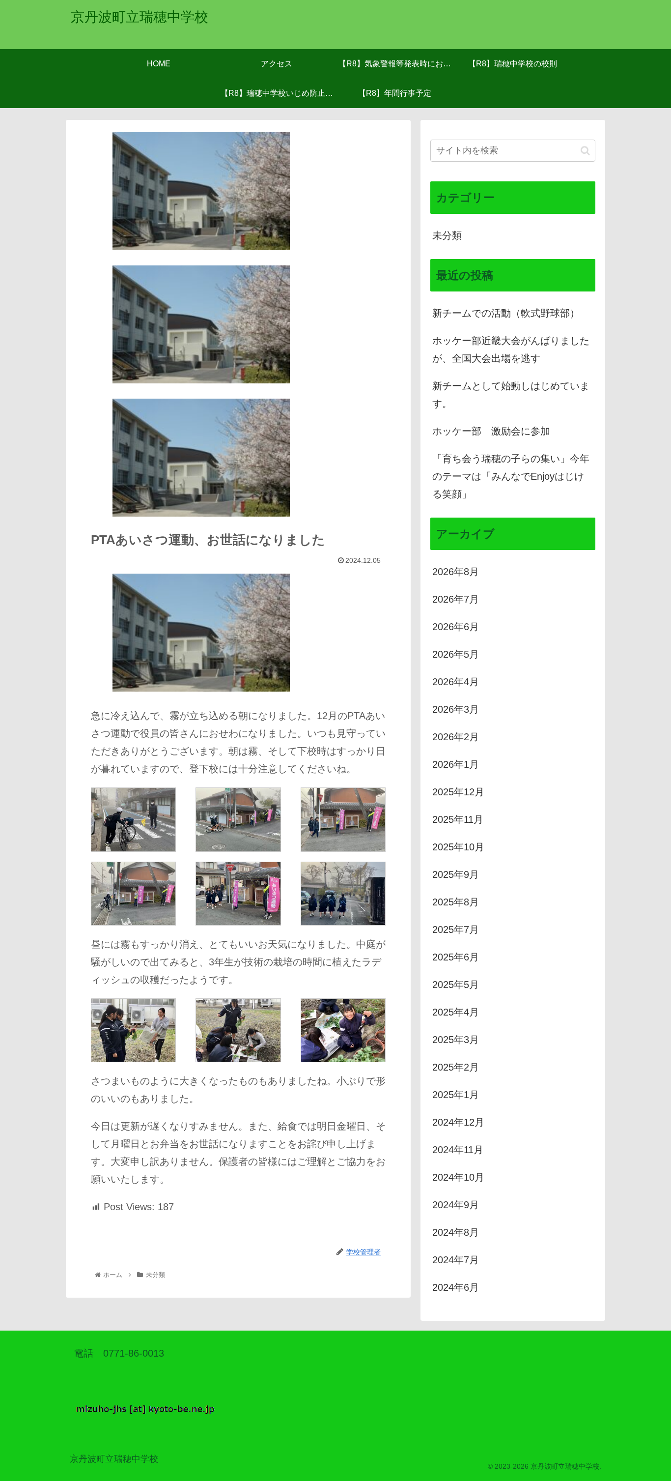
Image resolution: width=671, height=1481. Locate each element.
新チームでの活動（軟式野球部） (506, 313)
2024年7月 (455, 1259)
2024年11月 (457, 1149)
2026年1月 (455, 764)
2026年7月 (455, 599)
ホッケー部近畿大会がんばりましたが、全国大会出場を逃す (510, 349)
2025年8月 (455, 902)
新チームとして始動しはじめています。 (510, 394)
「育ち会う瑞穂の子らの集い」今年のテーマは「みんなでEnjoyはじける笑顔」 (510, 476)
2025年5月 (455, 984)
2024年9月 (455, 1204)
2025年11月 (457, 819)
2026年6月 (455, 626)
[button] (585, 150)
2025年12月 (458, 791)
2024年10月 (458, 1177)
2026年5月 (455, 654)
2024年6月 (455, 1287)
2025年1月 (455, 1094)
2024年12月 (458, 1122)
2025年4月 (455, 1012)
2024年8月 (455, 1232)
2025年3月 (455, 1039)
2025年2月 (455, 1067)
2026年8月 (455, 571)
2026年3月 (455, 709)
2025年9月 (455, 874)
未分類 (447, 235)
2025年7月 (455, 929)
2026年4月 (455, 681)
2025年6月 (455, 957)
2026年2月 (455, 736)
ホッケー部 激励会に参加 (491, 431)
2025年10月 (458, 847)
